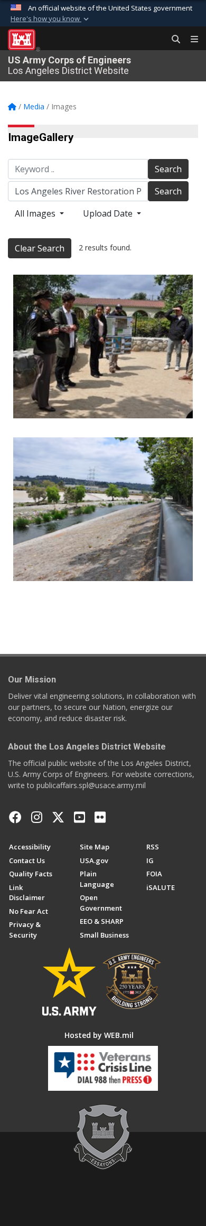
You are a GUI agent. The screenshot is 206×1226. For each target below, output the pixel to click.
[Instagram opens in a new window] (36, 817)
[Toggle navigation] (190, 39)
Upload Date (109, 213)
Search (168, 169)
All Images (36, 213)
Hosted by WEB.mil (99, 1035)
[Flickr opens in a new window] (100, 817)
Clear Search (39, 248)
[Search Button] (172, 39)
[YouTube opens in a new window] (79, 817)
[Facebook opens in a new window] (15, 817)
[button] (51, 19)
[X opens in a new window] (58, 817)
